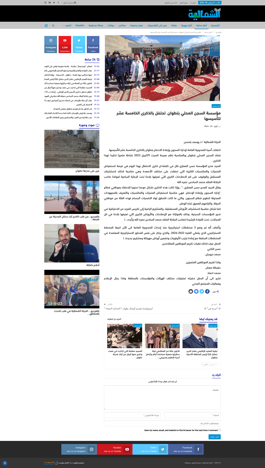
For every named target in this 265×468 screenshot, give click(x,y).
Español (80, 25)
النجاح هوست (63, 462)
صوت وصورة (136, 25)
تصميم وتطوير (79, 462)
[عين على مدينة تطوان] (71, 149)
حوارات (111, 25)
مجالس (122, 25)
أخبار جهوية (186, 25)
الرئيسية (215, 25)
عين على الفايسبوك (157, 25)
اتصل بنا (193, 2)
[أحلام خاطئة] (71, 243)
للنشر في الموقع (171, 2)
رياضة (174, 25)
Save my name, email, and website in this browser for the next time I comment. (181, 430)
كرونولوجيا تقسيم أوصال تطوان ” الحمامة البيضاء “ (128, 308)
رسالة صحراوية (96, 25)
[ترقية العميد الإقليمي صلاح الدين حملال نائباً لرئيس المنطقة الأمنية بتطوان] (199, 336)
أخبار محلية (201, 25)
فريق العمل (183, 2)
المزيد (68, 25)
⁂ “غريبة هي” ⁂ (212, 308)
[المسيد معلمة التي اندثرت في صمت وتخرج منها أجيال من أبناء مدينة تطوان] (124, 336)
